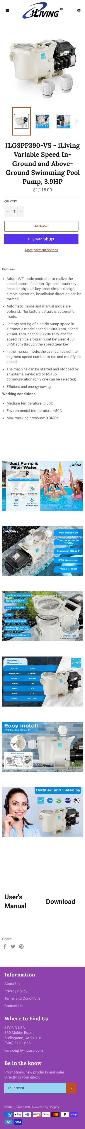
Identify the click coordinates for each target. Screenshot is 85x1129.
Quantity (10, 201)
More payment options (41, 250)
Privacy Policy (15, 991)
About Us (12, 983)
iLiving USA (23, 1107)
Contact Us (13, 1006)
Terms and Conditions (22, 998)
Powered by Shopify (45, 1107)
